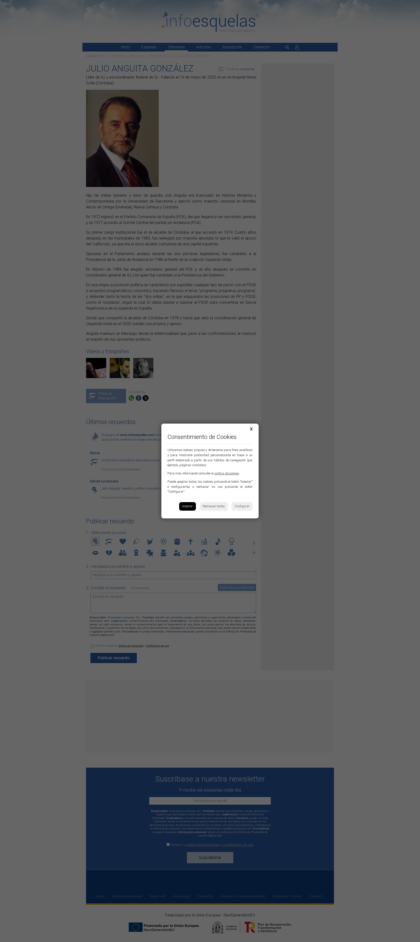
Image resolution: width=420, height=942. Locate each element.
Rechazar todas (214, 506)
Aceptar (187, 506)
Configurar (242, 506)
